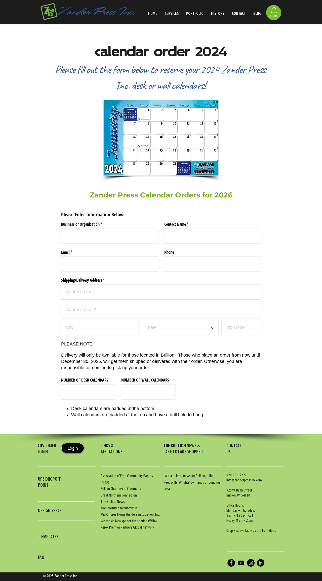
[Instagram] (251, 563)
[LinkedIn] (260, 563)
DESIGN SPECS (50, 510)
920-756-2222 (236, 475)
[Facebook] (231, 563)
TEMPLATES (49, 537)
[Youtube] (241, 563)
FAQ (41, 557)
